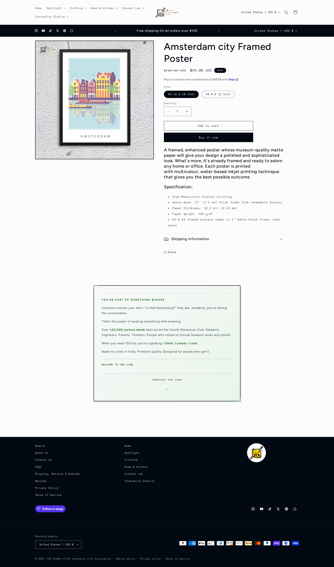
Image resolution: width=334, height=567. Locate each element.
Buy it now (208, 137)
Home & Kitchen (136, 466)
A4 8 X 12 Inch (218, 94)
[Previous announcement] (115, 31)
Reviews (41, 481)
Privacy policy (150, 559)
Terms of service (178, 559)
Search (40, 445)
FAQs (38, 466)
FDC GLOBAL (54, 559)
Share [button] (172, 252)
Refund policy (126, 559)
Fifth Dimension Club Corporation (88, 559)
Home (128, 445)
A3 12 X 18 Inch (181, 94)
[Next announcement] (218, 31)
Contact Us (43, 459)
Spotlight (132, 452)
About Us (42, 452)
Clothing (131, 459)
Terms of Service (48, 495)
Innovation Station (140, 481)
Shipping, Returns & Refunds (57, 473)
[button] (55, 8)
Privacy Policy (47, 487)
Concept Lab (134, 473)
